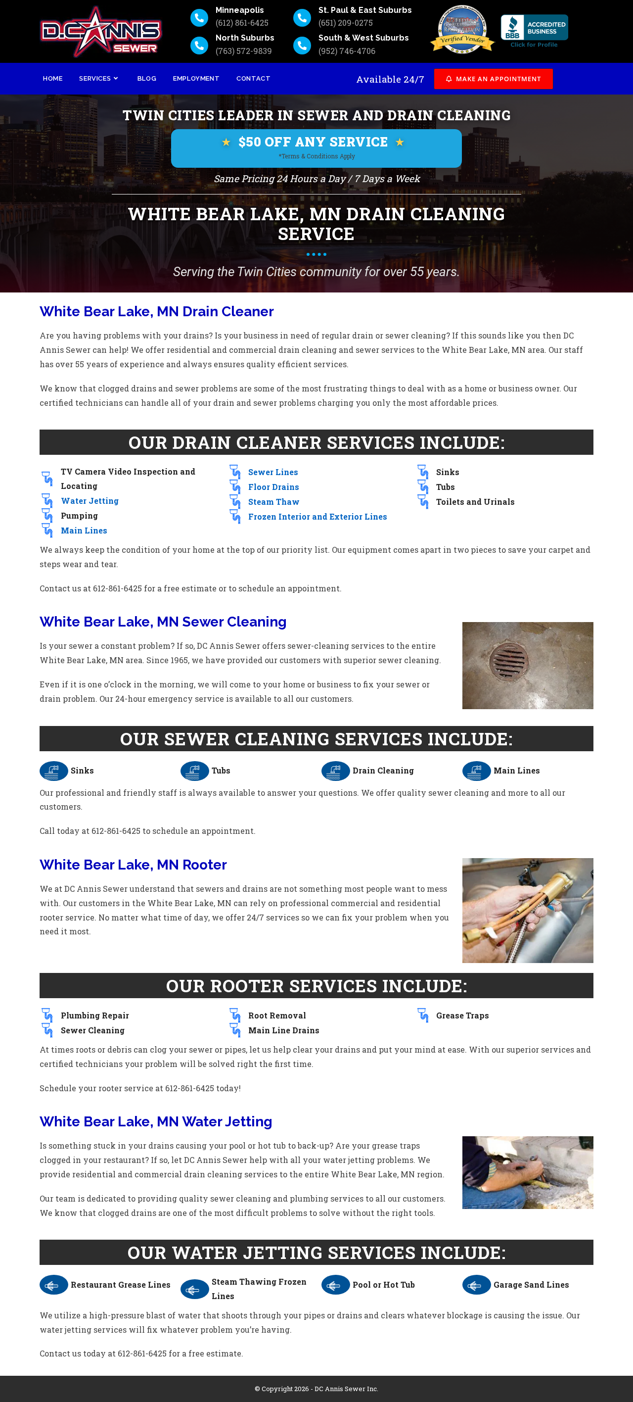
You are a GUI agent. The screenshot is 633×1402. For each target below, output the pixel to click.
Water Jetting (90, 500)
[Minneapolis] (199, 18)
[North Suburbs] (199, 45)
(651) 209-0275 (345, 22)
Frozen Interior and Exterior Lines (317, 516)
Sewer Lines (273, 472)
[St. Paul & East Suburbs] (302, 18)
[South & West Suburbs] (302, 45)
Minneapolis (240, 10)
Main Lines (84, 530)
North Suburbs (245, 38)
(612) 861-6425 (242, 22)
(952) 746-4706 (346, 51)
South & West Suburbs (363, 38)
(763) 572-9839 (244, 51)
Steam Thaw (274, 501)
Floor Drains (273, 487)
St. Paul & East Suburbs (365, 10)
